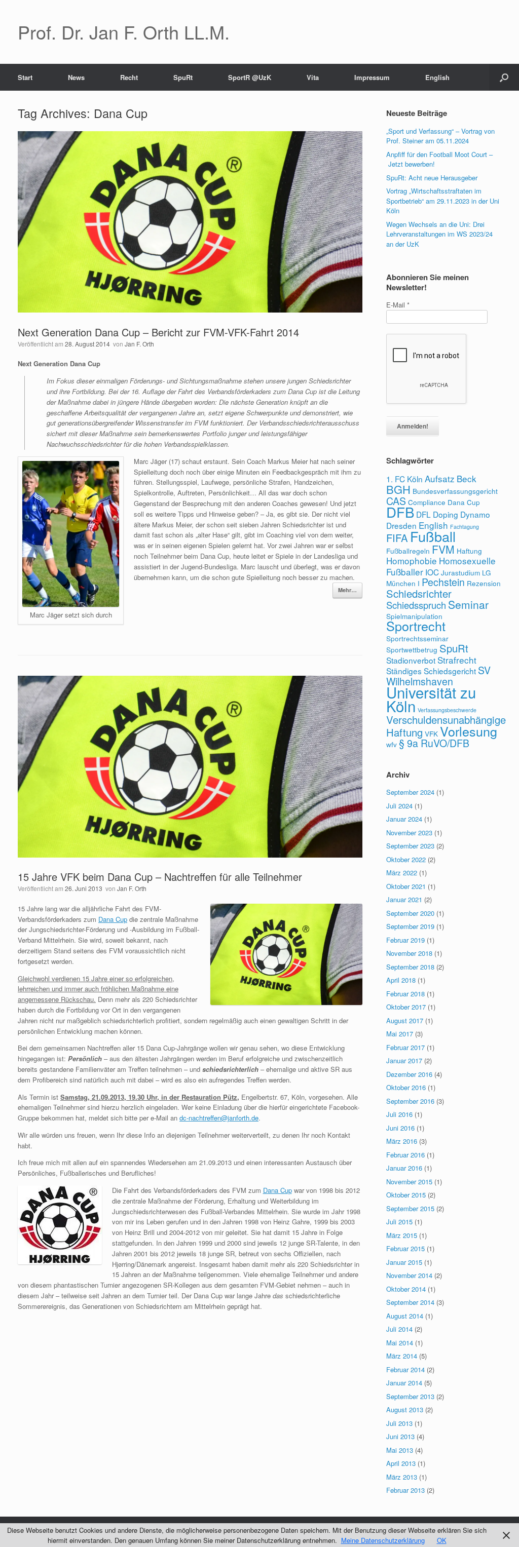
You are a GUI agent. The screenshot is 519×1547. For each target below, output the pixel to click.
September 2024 (410, 792)
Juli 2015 (399, 1221)
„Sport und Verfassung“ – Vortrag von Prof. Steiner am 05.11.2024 (440, 136)
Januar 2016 (404, 1168)
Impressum (372, 77)
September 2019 (410, 926)
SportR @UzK (249, 77)
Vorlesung (468, 731)
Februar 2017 (405, 1047)
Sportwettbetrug (411, 649)
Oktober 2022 (406, 859)
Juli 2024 (399, 805)
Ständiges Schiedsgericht (431, 670)
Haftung (469, 551)
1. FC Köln (404, 478)
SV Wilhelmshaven (438, 675)
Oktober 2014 (406, 1289)
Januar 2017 (404, 1060)
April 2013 (401, 1463)
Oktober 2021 (406, 886)
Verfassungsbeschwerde (447, 710)
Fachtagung (464, 526)
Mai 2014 (399, 1342)
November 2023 (409, 832)
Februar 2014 (405, 1369)
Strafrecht (456, 659)
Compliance (427, 502)
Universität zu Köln (431, 698)
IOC (432, 571)
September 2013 (410, 1396)
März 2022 (401, 872)
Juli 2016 (399, 1114)
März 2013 (401, 1477)
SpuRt (183, 77)
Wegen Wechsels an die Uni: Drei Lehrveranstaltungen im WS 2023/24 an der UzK (439, 234)
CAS (396, 501)
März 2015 (401, 1235)
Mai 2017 (399, 1033)
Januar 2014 (404, 1382)
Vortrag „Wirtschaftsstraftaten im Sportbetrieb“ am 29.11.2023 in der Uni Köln (442, 200)
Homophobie (411, 560)
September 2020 (410, 913)
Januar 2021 (404, 899)
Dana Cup (112, 919)
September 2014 (410, 1302)
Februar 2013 (405, 1490)
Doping (445, 514)
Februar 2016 (405, 1154)
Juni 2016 (400, 1128)
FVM (443, 549)
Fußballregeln (408, 551)
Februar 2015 (405, 1248)
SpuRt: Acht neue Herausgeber (431, 177)
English (437, 77)
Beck (466, 478)
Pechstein (443, 582)
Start (25, 77)
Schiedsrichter (419, 593)
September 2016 (410, 1101)
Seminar (468, 604)
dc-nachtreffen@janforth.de (218, 1118)
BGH (398, 489)
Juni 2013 (400, 1436)
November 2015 (409, 1181)
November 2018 (409, 953)
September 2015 (410, 1208)
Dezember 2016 (409, 1074)
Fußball (433, 536)
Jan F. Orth (139, 343)
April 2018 (401, 980)
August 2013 (404, 1409)
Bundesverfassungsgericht (455, 491)
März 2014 (401, 1356)
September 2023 (410, 845)
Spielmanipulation (414, 616)
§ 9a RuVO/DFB (434, 743)
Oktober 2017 (406, 1007)
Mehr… (347, 590)
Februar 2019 (405, 940)
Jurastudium (460, 572)
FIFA (397, 537)
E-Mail (398, 305)
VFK (431, 733)
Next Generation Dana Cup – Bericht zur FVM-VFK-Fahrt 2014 (158, 332)
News (76, 77)
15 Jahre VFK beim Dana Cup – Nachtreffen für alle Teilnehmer (160, 876)
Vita (313, 77)
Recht (129, 77)
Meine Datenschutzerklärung (383, 1540)
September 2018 (410, 967)
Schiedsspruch (416, 604)
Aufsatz (440, 478)
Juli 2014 (399, 1329)
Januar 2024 (404, 819)
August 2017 (404, 1020)
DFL (423, 514)
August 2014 (404, 1316)
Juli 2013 (399, 1423)
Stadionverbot (410, 660)
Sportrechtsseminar (417, 638)
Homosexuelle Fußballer (441, 566)
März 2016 (401, 1141)
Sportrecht (416, 625)
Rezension (484, 583)
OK (442, 1540)
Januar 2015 (404, 1262)
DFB (400, 511)
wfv (391, 744)
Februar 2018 (405, 993)
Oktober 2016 (406, 1087)
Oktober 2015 (406, 1195)
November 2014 (409, 1275)
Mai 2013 (399, 1450)
